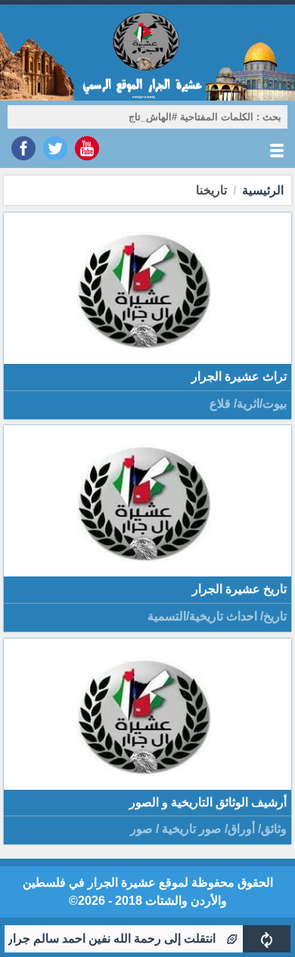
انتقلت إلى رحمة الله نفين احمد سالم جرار (121, 938)
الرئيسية (263, 190)
